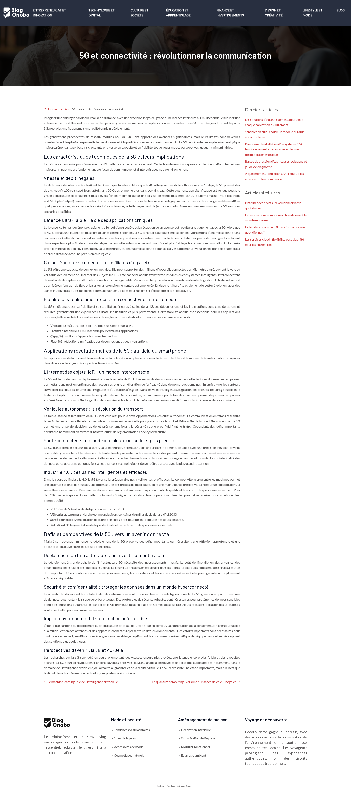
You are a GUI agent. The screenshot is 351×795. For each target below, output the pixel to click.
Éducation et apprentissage (178, 12)
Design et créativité (274, 12)
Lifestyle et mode (312, 12)
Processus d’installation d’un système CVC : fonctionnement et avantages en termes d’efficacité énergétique (275, 149)
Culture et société (139, 12)
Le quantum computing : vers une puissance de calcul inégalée (194, 682)
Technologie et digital (101, 12)
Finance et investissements (230, 12)
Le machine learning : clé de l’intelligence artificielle (83, 682)
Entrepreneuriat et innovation (49, 12)
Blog (341, 10)
